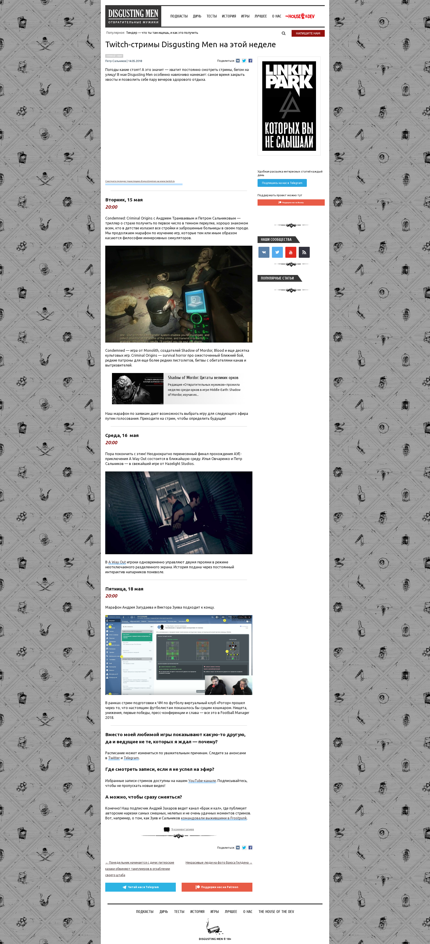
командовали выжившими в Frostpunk (214, 818)
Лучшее (261, 16)
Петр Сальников (115, 61)
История (229, 16)
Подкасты (179, 16)
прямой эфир (114, 56)
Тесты (211, 16)
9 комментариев (182, 829)
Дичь (197, 16)
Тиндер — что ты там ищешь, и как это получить (162, 32)
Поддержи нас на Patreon (219, 887)
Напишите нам (308, 33)
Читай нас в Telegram (143, 887)
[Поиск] (283, 33)
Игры (245, 16)
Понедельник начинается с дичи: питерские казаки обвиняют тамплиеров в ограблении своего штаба (139, 869)
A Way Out (117, 562)
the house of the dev (300, 16)
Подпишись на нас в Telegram (282, 182)
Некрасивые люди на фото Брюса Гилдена (219, 862)
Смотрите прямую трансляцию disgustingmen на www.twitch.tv (140, 181)
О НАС (276, 16)
